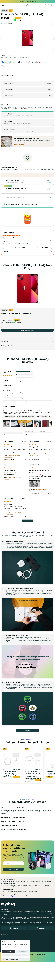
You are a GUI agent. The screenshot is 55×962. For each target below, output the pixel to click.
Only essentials (22, 951)
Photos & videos (30, 435)
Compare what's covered (8, 174)
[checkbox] (31, 435)
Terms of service (30, 954)
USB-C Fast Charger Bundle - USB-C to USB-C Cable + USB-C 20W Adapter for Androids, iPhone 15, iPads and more (33, 775)
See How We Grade (19, 144)
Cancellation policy (40, 954)
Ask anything (28, 401)
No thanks (45, 247)
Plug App (13, 896)
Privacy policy (5, 959)
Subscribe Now (13, 869)
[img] (7, 409)
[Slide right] (53, 38)
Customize (15, 955)
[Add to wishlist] (52, 23)
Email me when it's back (27, 330)
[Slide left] (1, 38)
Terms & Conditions (13, 959)
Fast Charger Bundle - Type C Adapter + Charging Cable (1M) (10, 773)
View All (27, 730)
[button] (2, 5)
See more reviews (27, 521)
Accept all (8, 951)
